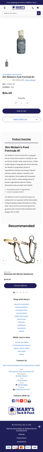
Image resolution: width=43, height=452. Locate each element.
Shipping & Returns (21, 307)
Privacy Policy (21, 319)
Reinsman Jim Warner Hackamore (18, 274)
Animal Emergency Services (21, 345)
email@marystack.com (22, 389)
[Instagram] (17, 400)
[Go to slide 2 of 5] (17, 292)
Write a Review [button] (30, 80)
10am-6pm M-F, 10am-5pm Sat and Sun (21, 371)
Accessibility (21, 328)
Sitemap (21, 331)
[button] (39, 426)
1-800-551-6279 (22, 376)
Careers (21, 354)
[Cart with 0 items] (37, 7)
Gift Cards (21, 322)
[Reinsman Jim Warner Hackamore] (20, 250)
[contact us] (32, 7)
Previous (3, 260)
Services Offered (21, 313)
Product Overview (21, 139)
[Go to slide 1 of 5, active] (14, 292)
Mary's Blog (21, 351)
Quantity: (21, 98)
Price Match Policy (22, 310)
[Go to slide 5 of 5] (27, 292)
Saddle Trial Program (21, 316)
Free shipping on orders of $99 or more (21, 2)
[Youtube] (21, 400)
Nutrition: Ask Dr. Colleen (22, 348)
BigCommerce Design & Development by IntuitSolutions (21, 429)
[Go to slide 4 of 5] (23, 292)
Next (37, 260)
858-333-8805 (22, 385)
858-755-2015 (22, 380)
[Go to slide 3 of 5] (20, 292)
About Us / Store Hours (21, 304)
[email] (29, 400)
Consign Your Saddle (21, 342)
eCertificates (21, 325)
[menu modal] (5, 8)
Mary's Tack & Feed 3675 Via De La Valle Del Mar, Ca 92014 (21, 365)
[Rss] (25, 400)
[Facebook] (13, 400)
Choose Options (20, 286)
